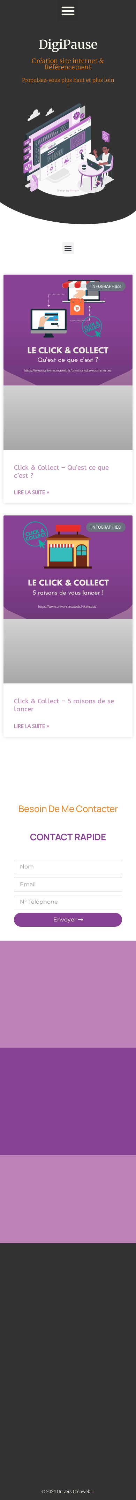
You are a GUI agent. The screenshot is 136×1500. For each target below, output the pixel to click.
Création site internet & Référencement (68, 64)
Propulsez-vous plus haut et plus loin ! (68, 83)
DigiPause (68, 44)
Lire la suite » (31, 493)
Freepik (74, 190)
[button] (68, 10)
